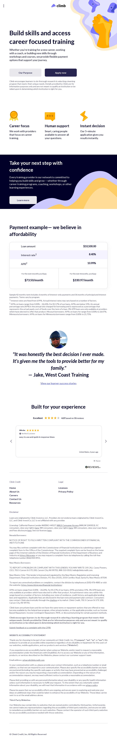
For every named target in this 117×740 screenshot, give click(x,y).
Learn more (23, 200)
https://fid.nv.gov (27, 555)
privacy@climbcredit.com (34, 660)
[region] (58, 441)
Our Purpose (25, 72)
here (37, 528)
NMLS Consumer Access (68, 525)
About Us (14, 491)
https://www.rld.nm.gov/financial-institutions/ (41, 585)
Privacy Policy (65, 491)
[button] (11, 441)
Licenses (63, 487)
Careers (13, 495)
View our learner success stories (58, 383)
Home (12, 487)
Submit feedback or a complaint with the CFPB (30, 627)
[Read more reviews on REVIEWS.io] (92, 467)
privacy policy (91, 685)
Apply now (60, 72)
